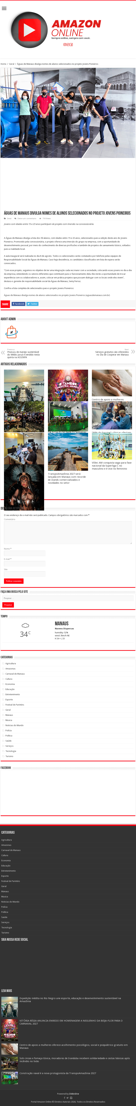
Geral (11, 64)
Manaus (9, 715)
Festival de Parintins (14, 704)
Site (5, 569)
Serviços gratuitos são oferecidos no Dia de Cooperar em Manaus (112, 352)
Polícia (8, 730)
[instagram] (71, 1098)
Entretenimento (12, 694)
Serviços (9, 746)
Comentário (9, 519)
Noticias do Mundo (14, 725)
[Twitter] (67, 1098)
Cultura (8, 679)
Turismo (9, 756)
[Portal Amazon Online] (68, 29)
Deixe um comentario (27, 218)
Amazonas (10, 668)
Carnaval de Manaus (15, 674)
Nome (7, 549)
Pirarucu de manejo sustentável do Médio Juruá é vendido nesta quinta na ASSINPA (23, 353)
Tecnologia (10, 751)
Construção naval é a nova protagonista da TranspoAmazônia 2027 (58, 1073)
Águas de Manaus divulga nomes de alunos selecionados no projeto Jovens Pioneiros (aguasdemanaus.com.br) (57, 295)
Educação (10, 689)
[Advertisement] (68, 186)
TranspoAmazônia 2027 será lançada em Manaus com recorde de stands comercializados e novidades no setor (67, 478)
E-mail (7, 559)
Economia (10, 684)
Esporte (9, 699)
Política (8, 735)
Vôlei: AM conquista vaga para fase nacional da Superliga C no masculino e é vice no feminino (112, 465)
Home (3, 64)
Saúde (8, 741)
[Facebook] (65, 1098)
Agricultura (10, 663)
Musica (8, 720)
